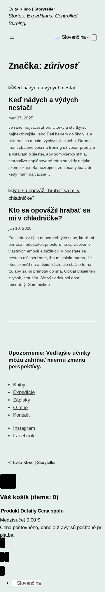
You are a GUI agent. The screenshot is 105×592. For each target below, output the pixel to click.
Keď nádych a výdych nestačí (43, 104)
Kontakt (21, 415)
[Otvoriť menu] (11, 37)
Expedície (24, 392)
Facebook (23, 436)
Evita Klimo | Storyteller (31, 9)
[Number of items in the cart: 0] (94, 37)
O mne (20, 407)
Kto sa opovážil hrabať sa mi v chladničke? (49, 214)
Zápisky (21, 400)
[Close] (8, 481)
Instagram (24, 428)
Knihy (19, 385)
